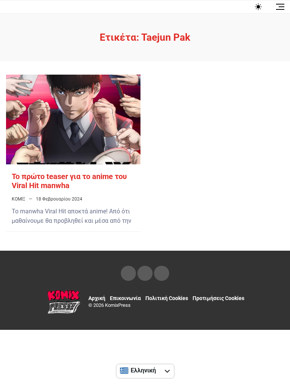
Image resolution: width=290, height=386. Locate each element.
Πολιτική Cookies (166, 298)
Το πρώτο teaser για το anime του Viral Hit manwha (69, 181)
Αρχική (96, 298)
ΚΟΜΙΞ (18, 199)
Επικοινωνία (125, 298)
